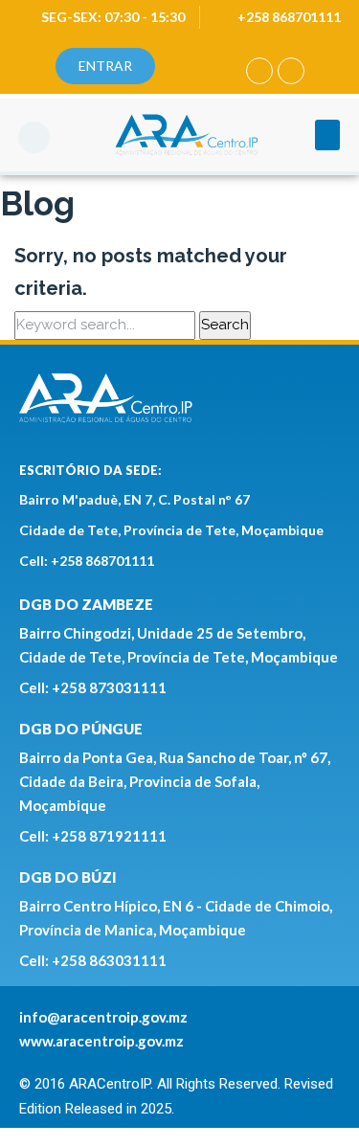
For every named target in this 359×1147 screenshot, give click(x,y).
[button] (34, 137)
